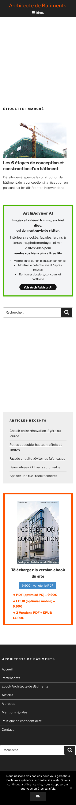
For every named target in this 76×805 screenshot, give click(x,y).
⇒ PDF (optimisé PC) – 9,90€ (35, 595)
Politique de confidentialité (22, 721)
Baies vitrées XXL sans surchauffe (35, 467)
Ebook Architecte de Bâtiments (25, 686)
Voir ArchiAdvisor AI (38, 287)
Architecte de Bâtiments (37, 6)
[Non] (71, 788)
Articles (8, 695)
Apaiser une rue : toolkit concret (33, 476)
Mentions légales (14, 712)
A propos (8, 704)
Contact (8, 730)
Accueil (7, 669)
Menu (40, 12)
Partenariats (11, 678)
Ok (38, 796)
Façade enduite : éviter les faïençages (37, 459)
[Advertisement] (38, 58)
